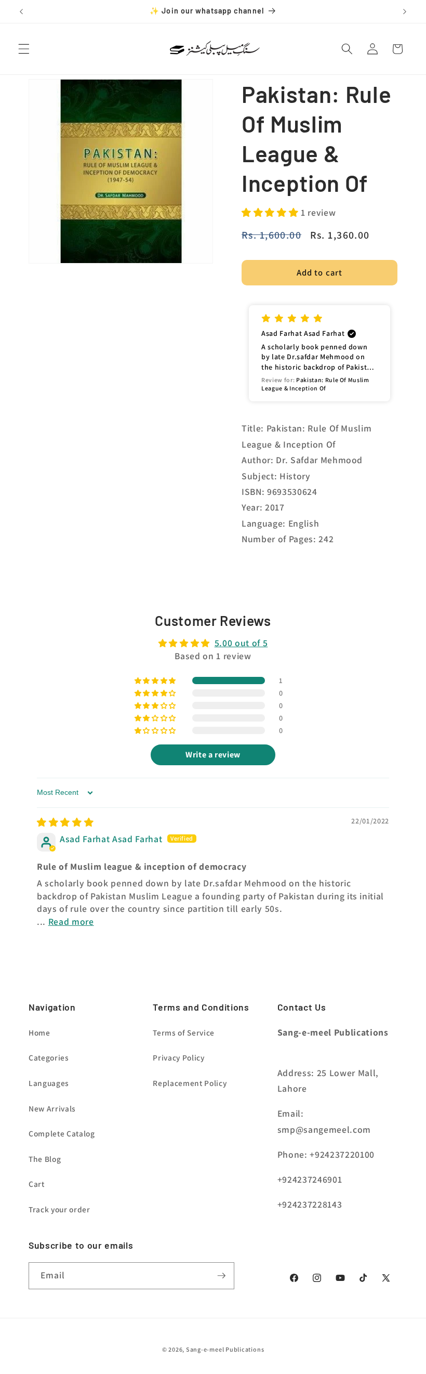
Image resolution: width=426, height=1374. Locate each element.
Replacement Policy (190, 1083)
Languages (49, 1083)
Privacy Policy (178, 1057)
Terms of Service (184, 1032)
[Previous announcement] (21, 11)
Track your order (59, 1209)
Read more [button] (71, 921)
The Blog (45, 1159)
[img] (65, 822)
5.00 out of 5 (241, 643)
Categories (49, 1057)
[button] (23, 48)
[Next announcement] (404, 11)
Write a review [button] (213, 754)
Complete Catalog (62, 1133)
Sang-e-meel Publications (225, 1349)
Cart (37, 1184)
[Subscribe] (221, 1275)
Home (39, 1032)
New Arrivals (52, 1108)
